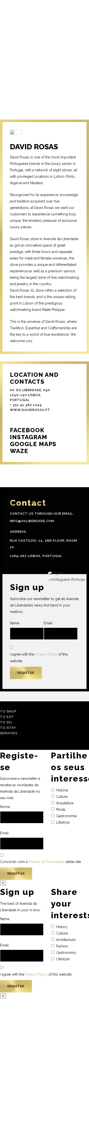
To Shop (8, 711)
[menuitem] (67, 573)
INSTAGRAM (28, 437)
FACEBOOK (27, 430)
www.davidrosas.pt (30, 410)
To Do (6, 722)
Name (14, 623)
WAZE (19, 451)
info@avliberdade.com (32, 521)
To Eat (7, 717)
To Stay (8, 728)
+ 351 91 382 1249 (26, 405)
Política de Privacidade (47, 862)
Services (8, 733)
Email (48, 623)
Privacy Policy (46, 654)
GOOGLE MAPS (33, 444)
